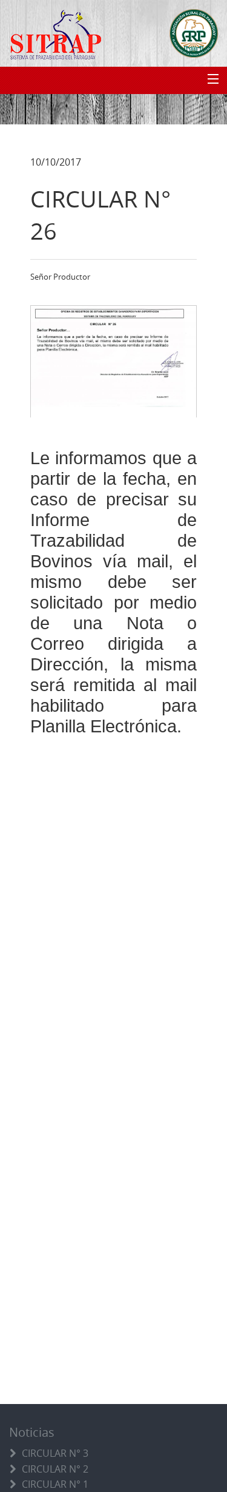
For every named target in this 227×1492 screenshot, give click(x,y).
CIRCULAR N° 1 (55, 1484)
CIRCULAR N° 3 (55, 1453)
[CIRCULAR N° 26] (113, 361)
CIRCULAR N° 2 (55, 1469)
